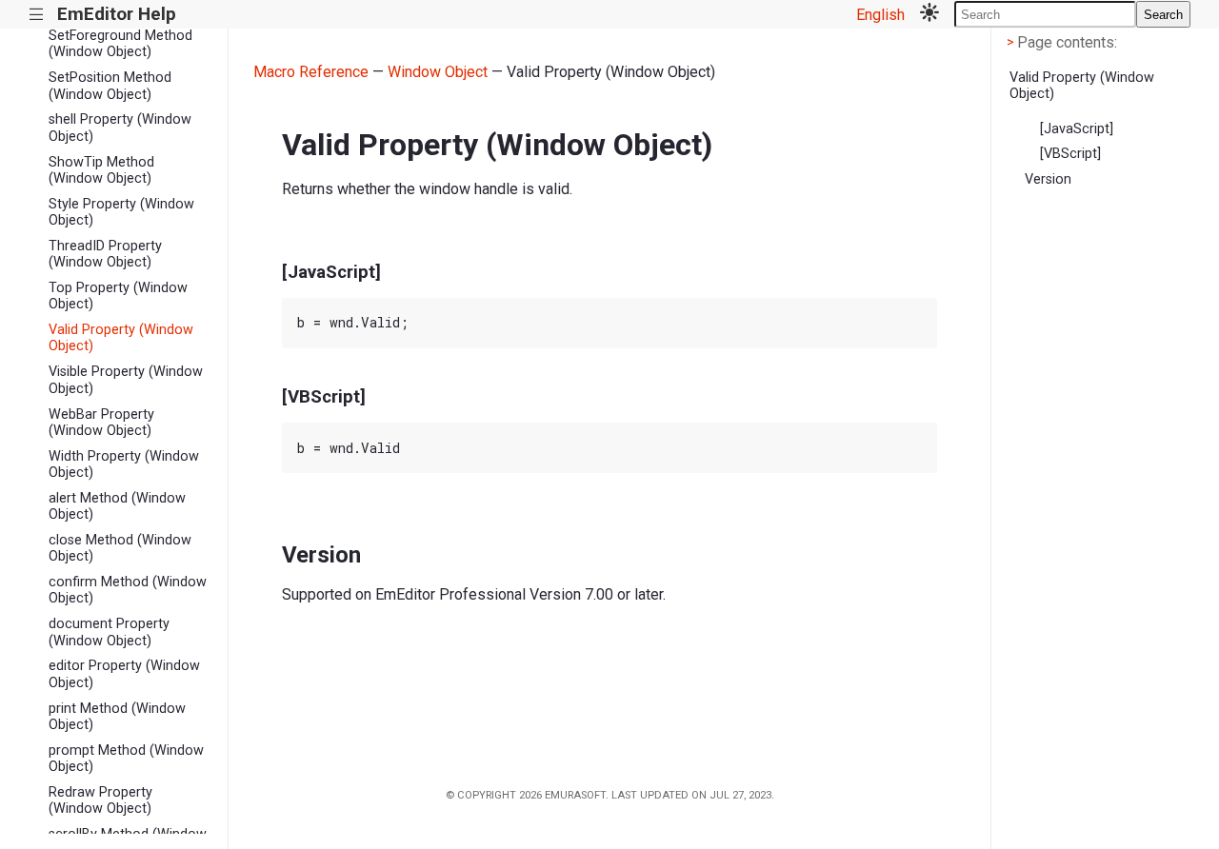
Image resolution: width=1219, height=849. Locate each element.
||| (37, 15)
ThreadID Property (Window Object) (105, 254)
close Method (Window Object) (120, 548)
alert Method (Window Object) (117, 506)
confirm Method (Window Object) (128, 590)
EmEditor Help (116, 14)
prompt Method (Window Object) (126, 758)
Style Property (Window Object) (121, 212)
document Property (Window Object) (109, 632)
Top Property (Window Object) (118, 296)
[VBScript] (1070, 154)
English (880, 15)
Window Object (438, 72)
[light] (929, 14)
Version (1048, 179)
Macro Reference (311, 72)
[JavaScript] (1076, 129)
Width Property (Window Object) (124, 464)
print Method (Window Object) (117, 717)
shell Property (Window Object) (120, 127)
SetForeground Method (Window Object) (120, 44)
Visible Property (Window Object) (126, 380)
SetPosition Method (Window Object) (110, 85)
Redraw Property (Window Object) (100, 800)
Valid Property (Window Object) (121, 338)
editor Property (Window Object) (124, 674)
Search (1163, 15)
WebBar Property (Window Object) (101, 422)
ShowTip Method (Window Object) (101, 170)
